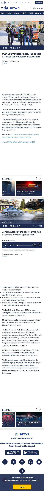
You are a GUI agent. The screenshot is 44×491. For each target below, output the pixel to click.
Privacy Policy (34, 480)
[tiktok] (22, 471)
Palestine (16, 13)
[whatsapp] (30, 462)
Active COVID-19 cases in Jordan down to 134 (18, 142)
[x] (13, 462)
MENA (24, 13)
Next (36, 178)
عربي (38, 8)
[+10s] (39, 245)
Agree (22, 487)
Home (2, 13)
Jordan (9, 13)
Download (39, 3)
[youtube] (39, 462)
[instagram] (22, 462)
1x (10, 245)
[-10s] (34, 245)
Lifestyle (38, 13)
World (31, 13)
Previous (40, 178)
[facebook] (5, 462)
